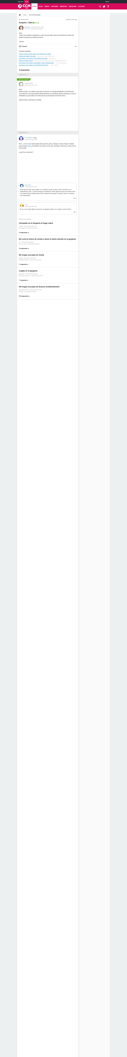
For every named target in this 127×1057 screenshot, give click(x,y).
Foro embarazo (61, 63)
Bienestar (63, 6)
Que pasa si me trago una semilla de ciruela (33, 58)
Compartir (24, 46)
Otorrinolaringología (34, 15)
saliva (29, 146)
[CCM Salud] (24, 6)
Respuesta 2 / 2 (24, 132)
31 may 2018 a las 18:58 (30, 139)
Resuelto (37, 23)
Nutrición (54, 6)
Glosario (81, 6)
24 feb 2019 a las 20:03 (36, 29)
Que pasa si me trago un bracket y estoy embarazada (36, 63)
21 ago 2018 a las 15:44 (31, 186)
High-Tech (20, 1)
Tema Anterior (25, 19)
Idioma (107, 1)
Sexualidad (72, 6)
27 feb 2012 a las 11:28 (30, 85)
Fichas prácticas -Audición (45, 56)
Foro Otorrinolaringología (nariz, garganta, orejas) (50, 61)
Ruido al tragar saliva (26, 61)
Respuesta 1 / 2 (24, 74)
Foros (34, 6)
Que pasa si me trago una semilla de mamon (33, 65)
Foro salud (52, 58)
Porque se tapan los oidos (27, 56)
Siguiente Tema (70, 19)
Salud (26, 1)
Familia (46, 6)
